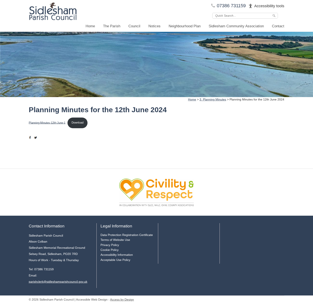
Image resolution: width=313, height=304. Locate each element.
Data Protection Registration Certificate (127, 235)
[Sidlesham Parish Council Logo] (53, 12)
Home (90, 26)
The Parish (111, 26)
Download (77, 122)
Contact (278, 26)
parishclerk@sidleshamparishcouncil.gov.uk (58, 281)
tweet (36, 137)
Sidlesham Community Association (236, 26)
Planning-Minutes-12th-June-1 (47, 122)
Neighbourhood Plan (185, 26)
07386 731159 (231, 5)
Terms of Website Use (115, 239)
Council (134, 26)
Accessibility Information (117, 254)
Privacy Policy (110, 245)
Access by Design (122, 299)
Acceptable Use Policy (115, 260)
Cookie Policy (110, 250)
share (31, 137)
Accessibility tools (269, 6)
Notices (154, 26)
